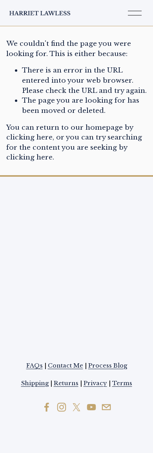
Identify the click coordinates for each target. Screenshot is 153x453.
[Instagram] (61, 407)
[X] (76, 407)
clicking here (29, 137)
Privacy (95, 383)
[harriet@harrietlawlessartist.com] (106, 407)
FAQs (34, 365)
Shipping (35, 383)
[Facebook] (46, 407)
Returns (66, 383)
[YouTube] (91, 407)
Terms (122, 383)
